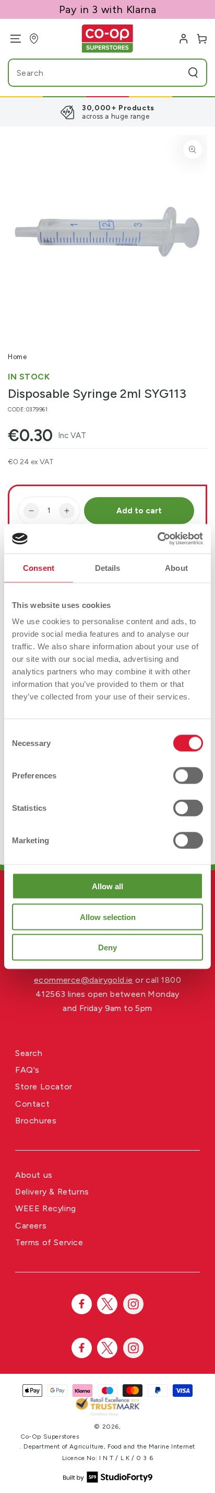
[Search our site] (193, 72)
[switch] (188, 775)
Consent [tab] (38, 567)
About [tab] (176, 567)
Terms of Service (49, 1242)
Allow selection (108, 916)
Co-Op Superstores (49, 1436)
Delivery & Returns (52, 1192)
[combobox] (87, 73)
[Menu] (12, 39)
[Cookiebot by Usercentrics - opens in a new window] (157, 539)
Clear (173, 72)
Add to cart (139, 510)
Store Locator (44, 1087)
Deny (107, 947)
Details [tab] (108, 567)
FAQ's (27, 1070)
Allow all (107, 886)
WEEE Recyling (45, 1208)
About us (34, 1175)
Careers (30, 1226)
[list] (107, 112)
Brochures (35, 1121)
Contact (32, 1104)
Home (17, 357)
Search (29, 1053)
